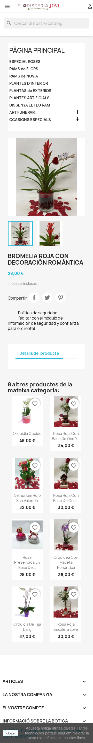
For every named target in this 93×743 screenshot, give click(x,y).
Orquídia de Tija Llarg (27, 627)
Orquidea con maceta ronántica (65, 562)
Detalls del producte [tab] (39, 353)
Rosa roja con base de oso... (66, 498)
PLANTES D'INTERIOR (28, 83)
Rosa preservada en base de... (27, 562)
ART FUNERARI (22, 112)
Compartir (34, 297)
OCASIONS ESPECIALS (30, 119)
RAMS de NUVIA (23, 76)
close (10, 733)
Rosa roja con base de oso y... (66, 436)
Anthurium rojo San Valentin (27, 498)
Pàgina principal (37, 50)
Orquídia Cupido (27, 433)
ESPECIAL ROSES (25, 61)
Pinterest (60, 297)
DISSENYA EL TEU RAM (29, 105)
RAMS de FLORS (23, 69)
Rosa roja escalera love (66, 627)
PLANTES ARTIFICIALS (29, 98)
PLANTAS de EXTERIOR (30, 90)
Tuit (47, 297)
